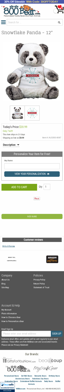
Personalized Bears (11, 376)
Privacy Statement (21, 345)
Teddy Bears (48, 381)
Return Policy (39, 283)
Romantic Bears (40, 376)
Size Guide (32, 216)
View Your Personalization (31, 173)
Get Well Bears (26, 376)
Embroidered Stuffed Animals (31, 381)
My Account (6, 309)
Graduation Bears (11, 381)
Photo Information (9, 313)
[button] (7, 387)
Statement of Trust (41, 287)
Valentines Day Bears (40, 379)
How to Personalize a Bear (12, 321)
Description (9, 144)
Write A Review (8, 246)
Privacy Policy (39, 279)
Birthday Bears (54, 376)
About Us (5, 279)
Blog (3, 283)
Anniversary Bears (22, 379)
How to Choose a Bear (11, 317)
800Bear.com (20, 389)
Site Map (5, 287)
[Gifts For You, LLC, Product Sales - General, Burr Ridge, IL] (35, 261)
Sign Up (56, 333)
